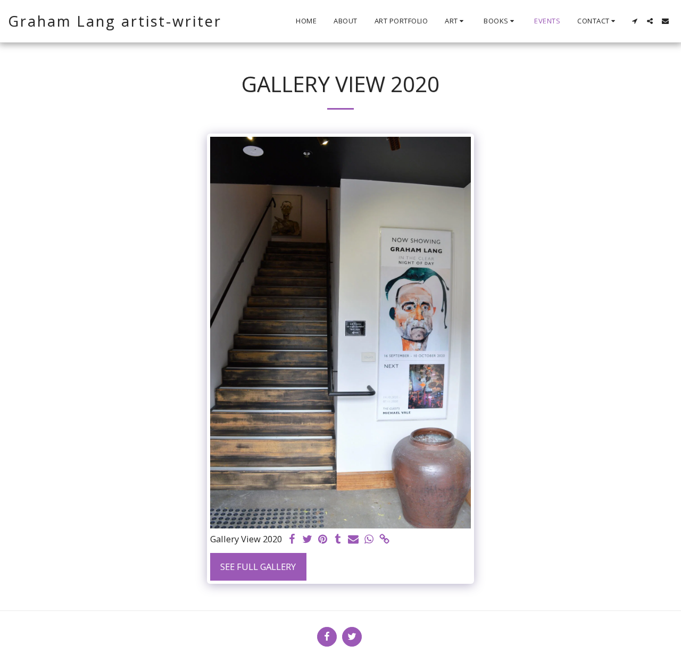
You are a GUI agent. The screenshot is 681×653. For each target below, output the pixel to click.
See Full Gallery (258, 566)
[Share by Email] (353, 539)
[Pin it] (322, 539)
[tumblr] (338, 539)
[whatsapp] (369, 539)
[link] (384, 539)
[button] (456, 21)
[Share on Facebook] (291, 539)
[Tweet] (307, 539)
